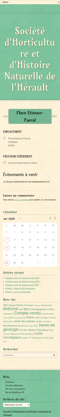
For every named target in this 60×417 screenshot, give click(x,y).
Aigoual (12, 305)
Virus (5, 341)
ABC (5, 305)
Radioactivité (15, 334)
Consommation (47, 314)
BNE (14, 309)
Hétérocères (8, 322)
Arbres (19, 305)
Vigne (51, 338)
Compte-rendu (27, 313)
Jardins (39, 321)
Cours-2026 (8, 318)
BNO (27, 309)
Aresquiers (29, 305)
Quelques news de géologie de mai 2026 (22, 281)
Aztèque (38, 305)
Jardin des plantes (24, 321)
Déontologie (17, 318)
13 (53, 239)
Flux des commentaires (15, 389)
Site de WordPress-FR (14, 392)
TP (30, 338)
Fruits (37, 317)
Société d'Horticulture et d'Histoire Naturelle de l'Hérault (30, 59)
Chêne (50, 309)
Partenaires (42, 330)
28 (7, 262)
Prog (51, 330)
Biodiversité (46, 305)
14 (7, 247)
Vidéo (45, 338)
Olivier (31, 329)
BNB (7, 309)
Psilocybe (6, 334)
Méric (36, 326)
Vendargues (37, 338)
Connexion (9, 382)
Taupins (24, 338)
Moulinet (21, 326)
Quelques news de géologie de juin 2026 (22, 278)
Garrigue (44, 318)
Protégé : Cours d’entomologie (18, 292)
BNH (21, 310)
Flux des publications (14, 385)
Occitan (23, 330)
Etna (24, 318)
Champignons (38, 309)
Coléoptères (8, 314)
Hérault (52, 318)
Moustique (29, 326)
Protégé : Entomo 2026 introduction (20, 288)
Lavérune (47, 322)
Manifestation (10, 325)
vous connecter (21, 200)
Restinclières (28, 334)
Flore (30, 317)
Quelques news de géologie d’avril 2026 (22, 285)
